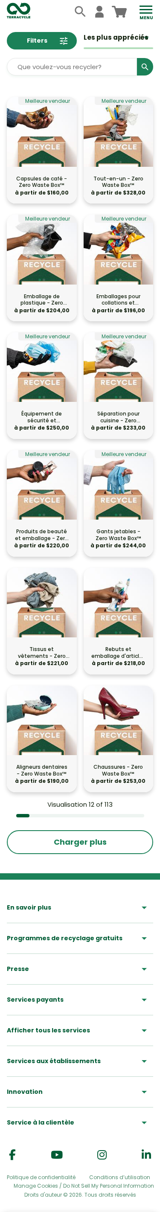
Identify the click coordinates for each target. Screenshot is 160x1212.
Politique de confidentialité (41, 1177)
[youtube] (57, 1155)
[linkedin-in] (146, 1155)
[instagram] (102, 1155)
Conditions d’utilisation (119, 1177)
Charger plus (80, 842)
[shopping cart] (119, 11)
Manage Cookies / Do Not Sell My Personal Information (84, 1186)
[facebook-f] (12, 1155)
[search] (80, 11)
